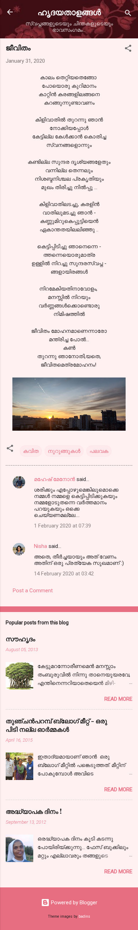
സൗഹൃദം (20, 639)
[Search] (128, 14)
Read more (118, 699)
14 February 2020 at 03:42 (64, 573)
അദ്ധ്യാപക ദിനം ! (34, 811)
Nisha (40, 546)
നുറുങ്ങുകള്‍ (64, 451)
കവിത (31, 451)
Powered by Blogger (73, 902)
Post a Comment (33, 590)
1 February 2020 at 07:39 (62, 526)
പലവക (99, 451)
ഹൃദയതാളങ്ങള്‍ (69, 11)
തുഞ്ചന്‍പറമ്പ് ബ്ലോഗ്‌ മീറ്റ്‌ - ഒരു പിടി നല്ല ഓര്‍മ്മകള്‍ (56, 725)
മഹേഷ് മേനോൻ (54, 479)
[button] (128, 49)
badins (84, 916)
